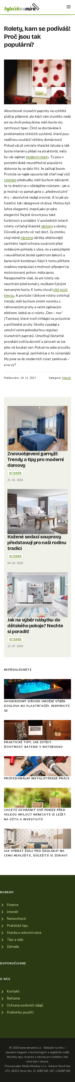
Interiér (66, 378)
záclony (47, 226)
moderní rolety (37, 157)
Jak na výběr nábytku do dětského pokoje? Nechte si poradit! (35, 625)
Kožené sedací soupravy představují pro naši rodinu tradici (36, 542)
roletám (10, 180)
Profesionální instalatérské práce (37, 778)
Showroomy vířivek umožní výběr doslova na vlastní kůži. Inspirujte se (37, 706)
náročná (27, 238)
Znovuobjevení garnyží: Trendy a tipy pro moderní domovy (35, 459)
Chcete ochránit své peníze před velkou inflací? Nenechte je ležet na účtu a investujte (35, 814)
